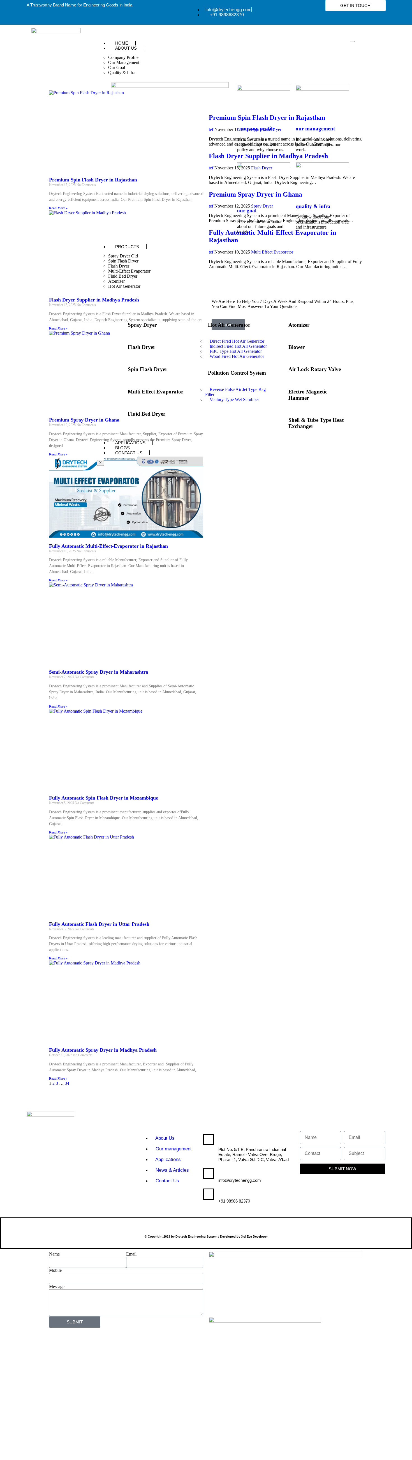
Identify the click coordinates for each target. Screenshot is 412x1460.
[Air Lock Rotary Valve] (281, 368)
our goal (246, 210)
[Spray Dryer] (121, 324)
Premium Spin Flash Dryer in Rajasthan (93, 180)
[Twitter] (34, 1183)
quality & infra (313, 206)
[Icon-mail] (7, 203)
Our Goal (116, 67)
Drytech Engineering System (246, 1141)
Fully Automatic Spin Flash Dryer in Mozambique (103, 798)
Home (121, 43)
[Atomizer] (281, 324)
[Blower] (281, 346)
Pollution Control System (237, 373)
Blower (296, 347)
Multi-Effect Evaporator (129, 271)
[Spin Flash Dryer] (121, 368)
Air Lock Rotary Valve (314, 369)
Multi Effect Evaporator (155, 392)
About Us (126, 48)
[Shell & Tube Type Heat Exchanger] (281, 419)
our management (315, 129)
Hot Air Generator (124, 286)
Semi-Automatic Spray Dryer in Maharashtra (98, 672)
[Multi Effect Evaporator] (121, 390)
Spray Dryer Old (123, 256)
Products (127, 246)
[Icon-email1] (7, 186)
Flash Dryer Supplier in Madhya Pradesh (94, 300)
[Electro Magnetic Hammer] (281, 390)
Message (56, 1286)
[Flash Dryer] (121, 346)
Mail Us (228, 1174)
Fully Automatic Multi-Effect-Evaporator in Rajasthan (108, 546)
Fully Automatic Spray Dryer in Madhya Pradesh (103, 1050)
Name (54, 1254)
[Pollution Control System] (201, 372)
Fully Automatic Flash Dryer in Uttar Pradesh (99, 924)
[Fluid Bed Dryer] (121, 413)
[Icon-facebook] (105, 1183)
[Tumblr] (70, 1183)
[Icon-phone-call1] (7, 170)
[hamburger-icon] (352, 41)
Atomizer (116, 281)
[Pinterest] (52, 1198)
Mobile (55, 1270)
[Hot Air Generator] (201, 324)
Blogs (122, 447)
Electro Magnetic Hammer (307, 395)
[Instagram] (87, 1183)
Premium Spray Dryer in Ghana (84, 420)
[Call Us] (208, 1194)
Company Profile (123, 57)
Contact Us (128, 452)
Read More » (58, 208)
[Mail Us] (208, 1173)
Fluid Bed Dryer (122, 276)
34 (67, 1083)
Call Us (228, 1195)
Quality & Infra (121, 72)
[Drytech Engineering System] (208, 1139)
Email (131, 1254)
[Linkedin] (52, 1183)
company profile (256, 129)
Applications (130, 442)
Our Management (123, 62)
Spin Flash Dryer (123, 261)
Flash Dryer (118, 266)
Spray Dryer (142, 325)
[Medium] (34, 1198)
